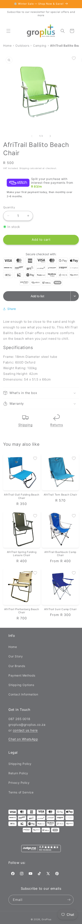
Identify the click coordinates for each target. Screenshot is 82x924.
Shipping (25, 425)
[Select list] (75, 296)
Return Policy (18, 773)
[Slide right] (50, 136)
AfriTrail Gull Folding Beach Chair (21, 496)
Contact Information (23, 694)
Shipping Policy (20, 763)
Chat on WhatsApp (23, 739)
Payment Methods (21, 675)
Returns (56, 425)
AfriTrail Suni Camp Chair (60, 609)
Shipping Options (21, 685)
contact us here (25, 730)
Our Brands (16, 666)
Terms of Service (21, 792)
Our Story (15, 656)
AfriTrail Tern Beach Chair (60, 494)
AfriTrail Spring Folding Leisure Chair (21, 553)
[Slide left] (31, 136)
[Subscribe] (68, 900)
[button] (8, 31)
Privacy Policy (18, 782)
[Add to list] (74, 58)
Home (12, 647)
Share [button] (11, 309)
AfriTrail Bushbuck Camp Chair (60, 553)
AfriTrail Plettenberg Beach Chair (21, 611)
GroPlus (46, 919)
